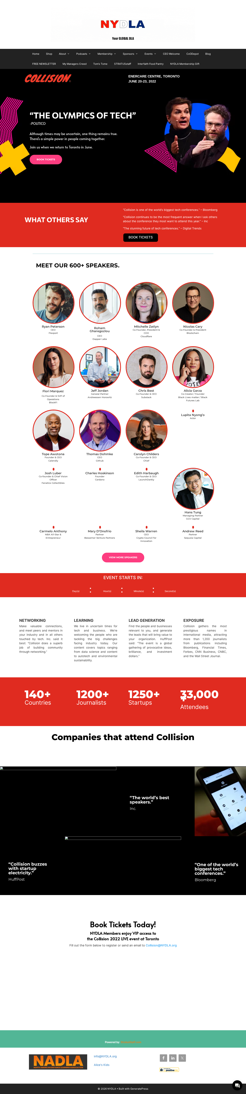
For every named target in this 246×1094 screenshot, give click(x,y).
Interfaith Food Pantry (150, 63)
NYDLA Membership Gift (184, 63)
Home (35, 53)
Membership (105, 53)
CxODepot (192, 53)
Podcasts (81, 53)
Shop (49, 53)
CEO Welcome (171, 53)
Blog (208, 53)
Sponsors (128, 53)
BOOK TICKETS (46, 159)
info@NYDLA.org (105, 1056)
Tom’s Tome (100, 63)
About (62, 53)
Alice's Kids (101, 1065)
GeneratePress (139, 1088)
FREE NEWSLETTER (44, 63)
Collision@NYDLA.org (161, 945)
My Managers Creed (75, 63)
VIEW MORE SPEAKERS (123, 557)
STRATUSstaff (122, 63)
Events (149, 53)
